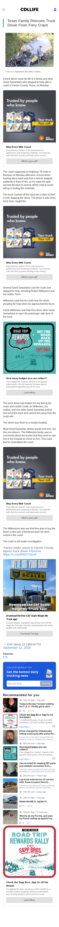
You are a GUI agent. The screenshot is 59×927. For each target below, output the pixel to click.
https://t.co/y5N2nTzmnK (19, 554)
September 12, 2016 (17, 647)
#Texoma (35, 551)
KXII (5, 657)
